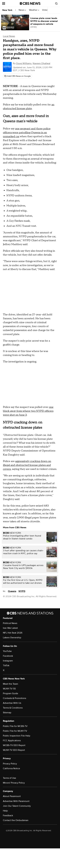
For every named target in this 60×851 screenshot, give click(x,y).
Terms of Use (9, 778)
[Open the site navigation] (11, 3)
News (22, 10)
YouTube (7, 651)
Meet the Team (10, 684)
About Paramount (12, 796)
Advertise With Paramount (16, 801)
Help (5, 811)
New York (7, 10)
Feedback (8, 815)
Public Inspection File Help (16, 736)
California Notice (11, 768)
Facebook (8, 656)
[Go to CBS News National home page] (30, 3)
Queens (12, 591)
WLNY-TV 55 (9, 689)
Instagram (8, 661)
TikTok (6, 665)
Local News (9, 36)
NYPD (21, 591)
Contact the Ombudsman (15, 820)
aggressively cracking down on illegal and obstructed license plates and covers (27, 465)
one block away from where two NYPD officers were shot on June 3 (28, 411)
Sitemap (7, 712)
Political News (10, 623)
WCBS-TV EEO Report (14, 745)
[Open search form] (56, 3)
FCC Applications (12, 740)
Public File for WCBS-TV (15, 726)
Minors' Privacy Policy (14, 783)
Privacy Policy (10, 764)
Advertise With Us (12, 703)
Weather (33, 10)
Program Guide (10, 693)
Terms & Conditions (13, 708)
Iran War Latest (10, 628)
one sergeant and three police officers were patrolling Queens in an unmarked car (27, 132)
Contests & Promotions (14, 698)
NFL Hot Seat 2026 (12, 633)
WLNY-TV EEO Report (14, 750)
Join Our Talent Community (17, 806)
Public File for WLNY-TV (15, 731)
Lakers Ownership (12, 637)
